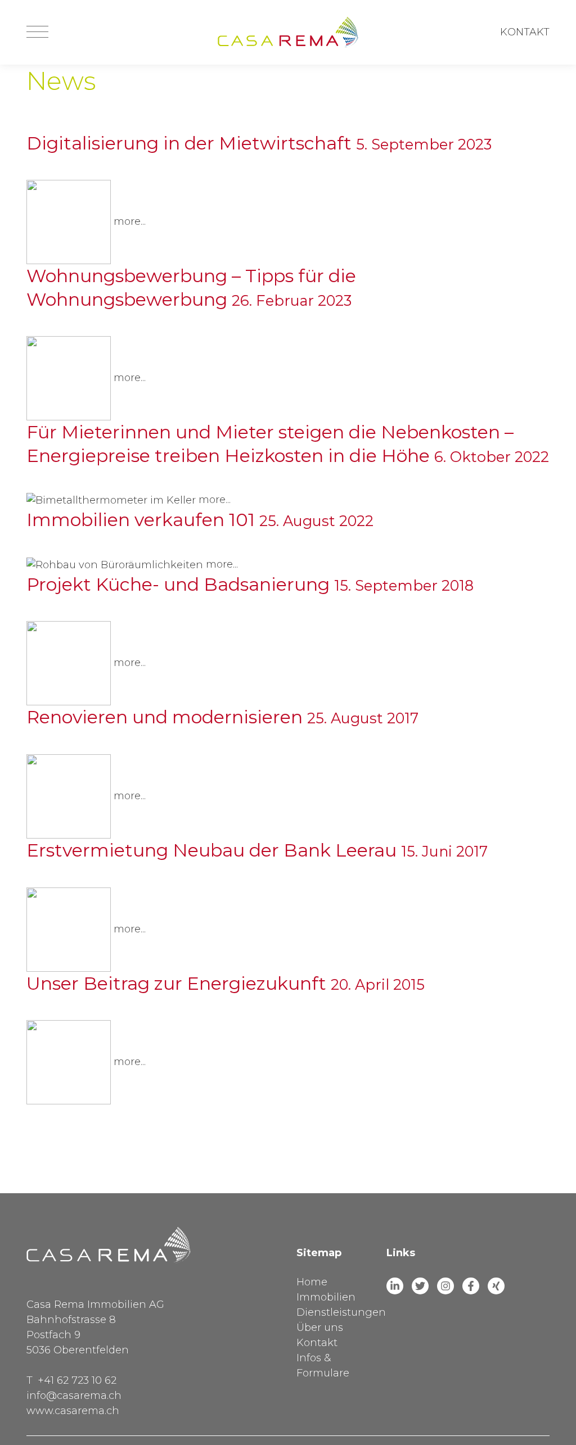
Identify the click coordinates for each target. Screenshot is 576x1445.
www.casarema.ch (72, 1411)
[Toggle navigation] (37, 32)
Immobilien (326, 1297)
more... (130, 221)
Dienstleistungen (341, 1312)
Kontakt (525, 32)
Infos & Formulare (322, 1365)
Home (311, 1282)
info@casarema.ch (74, 1395)
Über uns (319, 1327)
